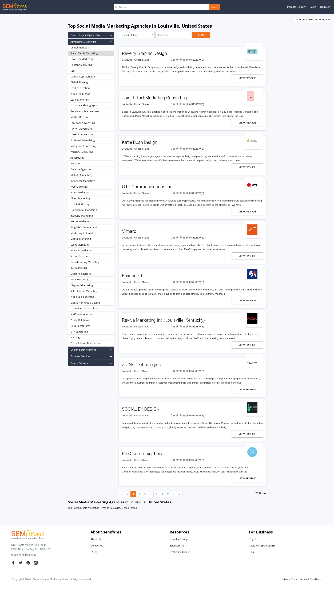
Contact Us (96, 545)
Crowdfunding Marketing (85, 262)
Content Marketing (81, 65)
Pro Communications (143, 453)
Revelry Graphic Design (144, 53)
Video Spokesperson (82, 296)
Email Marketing (79, 204)
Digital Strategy (79, 82)
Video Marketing (79, 192)
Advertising (77, 157)
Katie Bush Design (139, 142)
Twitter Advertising (81, 128)
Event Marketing (79, 244)
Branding (75, 163)
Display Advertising (81, 285)
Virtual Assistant (79, 256)
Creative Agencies (80, 169)
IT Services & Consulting (84, 308)
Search (214, 7)
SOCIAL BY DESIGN (141, 409)
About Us (95, 539)
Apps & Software (79, 363)
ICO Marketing (78, 267)
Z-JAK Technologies (141, 364)
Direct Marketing (80, 198)
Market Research (80, 117)
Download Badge (179, 539)
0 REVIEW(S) (196, 59)
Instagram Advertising (83, 146)
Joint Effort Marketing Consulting (154, 97)
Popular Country (296, 6)
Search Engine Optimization (85, 35)
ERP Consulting (79, 331)
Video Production (80, 94)
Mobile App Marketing (83, 76)
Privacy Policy (289, 579)
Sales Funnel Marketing (84, 291)
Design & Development (83, 349)
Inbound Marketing (81, 215)
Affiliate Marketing (81, 175)
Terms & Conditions (310, 579)
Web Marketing (79, 186)
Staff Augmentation (81, 314)
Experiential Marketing (83, 210)
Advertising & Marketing (83, 41)
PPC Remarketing (80, 221)
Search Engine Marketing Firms (50, 579)
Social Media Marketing (84, 53)
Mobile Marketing (80, 238)
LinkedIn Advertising (82, 134)
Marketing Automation (83, 233)
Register (325, 6)
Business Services (80, 356)
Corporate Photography (84, 105)
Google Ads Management (85, 111)
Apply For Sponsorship (262, 545)
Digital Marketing (80, 47)
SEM (72, 70)
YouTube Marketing (81, 152)
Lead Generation (80, 88)
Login (313, 6)
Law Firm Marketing (81, 59)
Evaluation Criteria (180, 551)
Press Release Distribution (85, 343)
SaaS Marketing (79, 279)
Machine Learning (81, 273)
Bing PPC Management (83, 227)
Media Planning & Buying (85, 302)
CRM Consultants (80, 325)
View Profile (247, 78)
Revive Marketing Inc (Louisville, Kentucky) (163, 320)
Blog (251, 551)
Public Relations (79, 320)
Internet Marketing (81, 250)
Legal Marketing (79, 99)
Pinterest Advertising (82, 140)
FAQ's (94, 551)
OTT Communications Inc (147, 186)
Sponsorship (177, 545)
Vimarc (129, 231)
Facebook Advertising (82, 123)
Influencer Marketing (82, 181)
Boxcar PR (132, 275)
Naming (75, 337)
